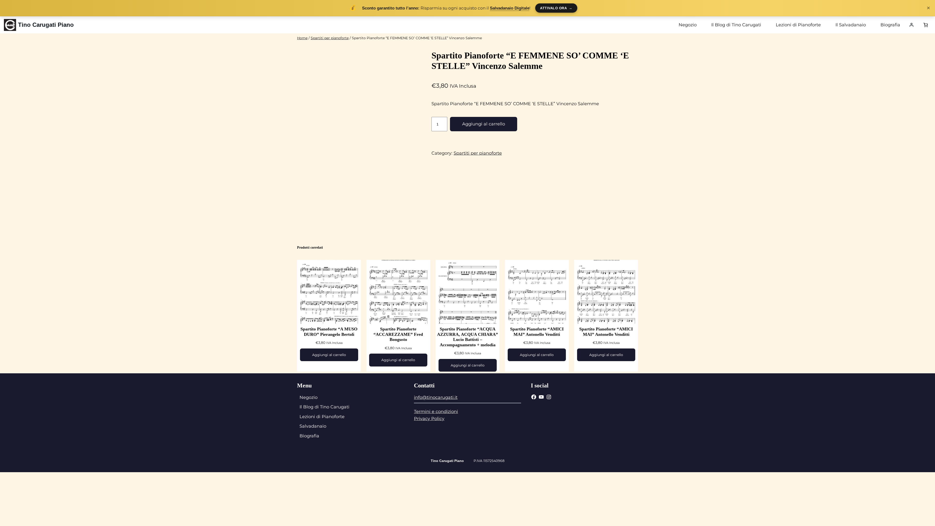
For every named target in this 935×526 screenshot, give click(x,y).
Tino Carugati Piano (46, 24)
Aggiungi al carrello (483, 124)
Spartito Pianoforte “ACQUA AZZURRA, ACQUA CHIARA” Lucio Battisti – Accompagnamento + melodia (467, 337)
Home (302, 38)
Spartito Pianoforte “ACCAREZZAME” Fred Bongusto (398, 334)
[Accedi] (911, 25)
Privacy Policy (429, 418)
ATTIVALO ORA (556, 8)
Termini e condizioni (436, 411)
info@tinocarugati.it (436, 397)
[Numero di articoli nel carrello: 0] (925, 24)
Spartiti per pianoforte (330, 38)
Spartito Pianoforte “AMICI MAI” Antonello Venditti (537, 332)
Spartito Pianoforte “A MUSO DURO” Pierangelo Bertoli (328, 332)
